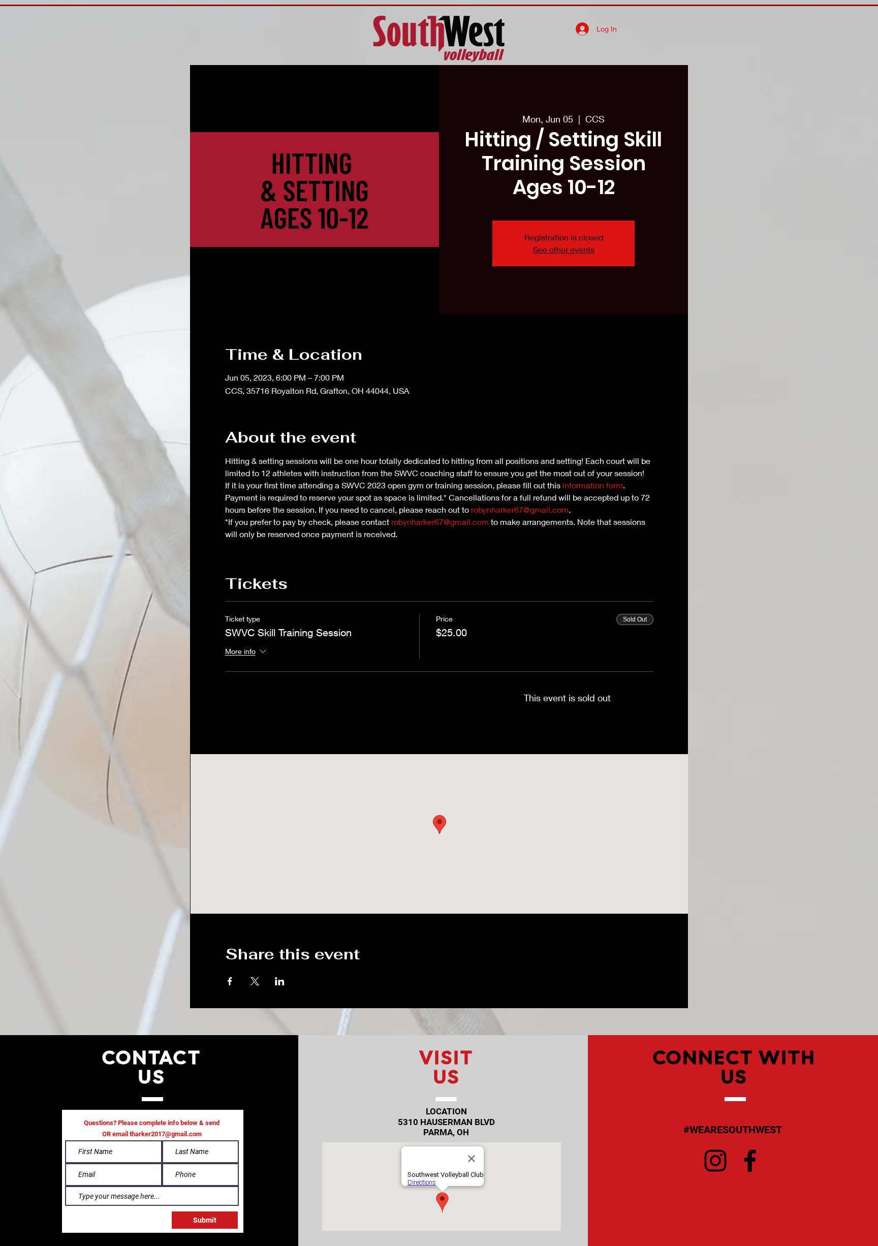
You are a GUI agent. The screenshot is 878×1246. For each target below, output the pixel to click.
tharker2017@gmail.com (166, 1134)
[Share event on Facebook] (230, 981)
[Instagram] (715, 1160)
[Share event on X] (255, 981)
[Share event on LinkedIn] (280, 981)
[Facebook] (750, 1160)
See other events (563, 249)
